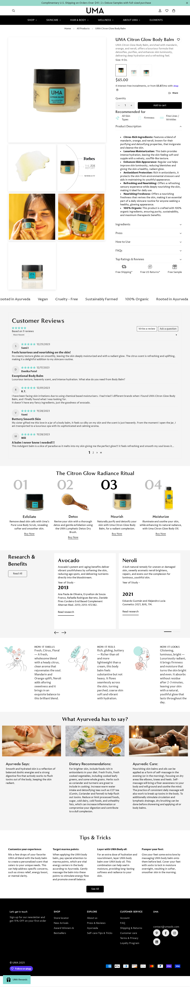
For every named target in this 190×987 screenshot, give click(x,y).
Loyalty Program (129, 943)
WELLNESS (104, 20)
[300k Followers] (165, 933)
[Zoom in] (99, 43)
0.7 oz (146, 70)
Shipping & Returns (131, 928)
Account (125, 918)
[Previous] (56, 632)
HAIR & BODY (78, 20)
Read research (66, 612)
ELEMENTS (156, 20)
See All (95, 889)
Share (175, 93)
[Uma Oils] (95, 10)
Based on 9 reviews (23, 331)
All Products (83, 28)
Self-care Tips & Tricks (99, 933)
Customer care (128, 933)
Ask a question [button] (168, 328)
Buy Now (29, 533)
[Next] (64, 632)
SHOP (30, 20)
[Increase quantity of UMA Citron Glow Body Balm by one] (131, 105)
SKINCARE (52, 20)
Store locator (61, 918)
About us (92, 918)
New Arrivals (61, 923)
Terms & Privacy (129, 938)
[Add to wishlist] (178, 39)
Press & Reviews (96, 923)
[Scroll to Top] (184, 970)
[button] (173, 10)
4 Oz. (121, 70)
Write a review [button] (146, 328)
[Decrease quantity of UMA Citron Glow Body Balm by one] (119, 105)
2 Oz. (133, 70)
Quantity (120, 98)
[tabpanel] (85, 591)
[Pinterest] (156, 933)
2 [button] (93, 452)
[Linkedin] (156, 941)
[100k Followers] (174, 933)
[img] (28, 344)
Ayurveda (92, 928)
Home (67, 28)
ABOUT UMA (130, 20)
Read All (17, 573)
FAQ (122, 923)
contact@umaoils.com (166, 927)
